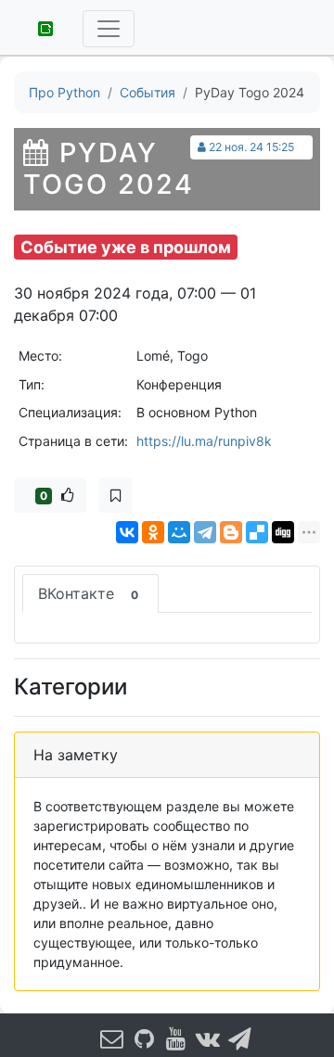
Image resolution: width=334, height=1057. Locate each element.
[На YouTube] (176, 1039)
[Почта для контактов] (112, 1039)
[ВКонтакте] (127, 532)
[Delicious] (257, 532)
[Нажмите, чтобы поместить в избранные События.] (115, 495)
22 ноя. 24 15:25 (251, 147)
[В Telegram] (240, 1039)
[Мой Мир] (179, 532)
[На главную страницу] (39, 26)
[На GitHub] (144, 1039)
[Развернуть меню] (109, 28)
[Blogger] (231, 532)
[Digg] (283, 532)
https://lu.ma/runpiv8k (204, 441)
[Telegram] (205, 532)
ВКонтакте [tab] (88, 593)
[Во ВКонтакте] (208, 1039)
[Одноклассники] (153, 532)
